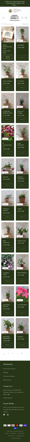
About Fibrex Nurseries (9, 368)
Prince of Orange (21, 112)
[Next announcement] (27, 3)
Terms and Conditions (9, 376)
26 (21, 353)
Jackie (20, 209)
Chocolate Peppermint (6, 337)
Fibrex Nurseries (14, 431)
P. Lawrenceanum (7, 145)
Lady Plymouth (21, 144)
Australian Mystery (6, 305)
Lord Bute (21, 45)
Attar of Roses (7, 81)
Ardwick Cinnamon (21, 177)
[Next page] (26, 353)
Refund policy (13, 433)
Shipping (5, 372)
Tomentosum (22, 241)
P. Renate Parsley (6, 209)
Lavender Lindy (6, 273)
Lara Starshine (22, 304)
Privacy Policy (7, 380)
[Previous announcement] (3, 3)
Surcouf (5, 177)
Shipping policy (20, 435)
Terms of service (11, 435)
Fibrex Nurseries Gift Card (7, 46)
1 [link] (3, 353)
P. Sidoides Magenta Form (7, 112)
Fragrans (20, 336)
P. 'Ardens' (21, 81)
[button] (3, 18)
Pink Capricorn (6, 241)
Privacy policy (21, 433)
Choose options (8, 57)
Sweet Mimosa (22, 272)
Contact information (15, 438)
